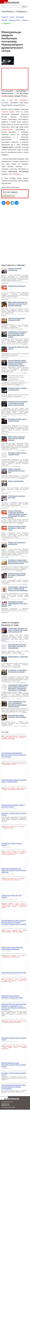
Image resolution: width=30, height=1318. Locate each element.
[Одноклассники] (8, 203)
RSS (14, 1107)
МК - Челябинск (15, 174)
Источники (20, 17)
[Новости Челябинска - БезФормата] (10, 2)
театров (4, 96)
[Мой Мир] (17, 203)
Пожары (25, 20)
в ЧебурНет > (7, 23)
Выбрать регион (6, 1105)
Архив (12, 17)
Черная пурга (7, 112)
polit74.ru (6, 66)
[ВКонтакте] (4, 203)
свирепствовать (7, 129)
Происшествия (14, 20)
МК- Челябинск (21, 100)
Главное (5, 17)
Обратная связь (5, 1104)
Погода (4, 20)
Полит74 (14, 192)
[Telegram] (12, 203)
